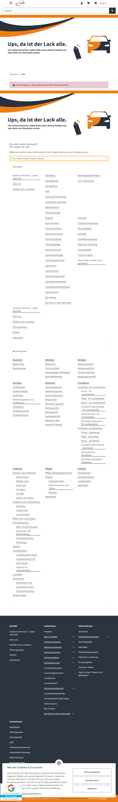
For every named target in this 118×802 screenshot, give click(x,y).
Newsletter (50, 175)
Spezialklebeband (53, 376)
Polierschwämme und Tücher (59, 486)
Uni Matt (20, 493)
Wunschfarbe (22, 477)
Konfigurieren (92, 780)
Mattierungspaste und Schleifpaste (23, 401)
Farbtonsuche (51, 292)
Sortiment (82, 218)
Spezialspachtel (52, 416)
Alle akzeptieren (92, 772)
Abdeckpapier (19, 368)
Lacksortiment (52, 271)
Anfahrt (16, 332)
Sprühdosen (18, 578)
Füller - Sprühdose (89, 436)
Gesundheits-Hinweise (55, 202)
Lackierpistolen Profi (25, 559)
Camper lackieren (53, 228)
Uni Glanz (20, 489)
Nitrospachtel (51, 412)
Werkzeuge (21, 542)
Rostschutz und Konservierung (23, 532)
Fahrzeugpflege (52, 244)
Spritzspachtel (52, 408)
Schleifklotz (18, 407)
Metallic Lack (22, 481)
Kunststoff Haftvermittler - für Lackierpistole (92, 408)
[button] (81, 3)
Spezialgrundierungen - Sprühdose (92, 460)
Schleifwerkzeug (20, 415)
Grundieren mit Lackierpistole (91, 387)
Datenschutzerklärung (30, 793)
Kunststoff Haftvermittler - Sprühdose (92, 446)
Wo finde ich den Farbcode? (58, 302)
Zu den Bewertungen (11, 793)
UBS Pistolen (22, 563)
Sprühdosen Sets (24, 582)
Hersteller (82, 234)
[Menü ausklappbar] (10, 2)
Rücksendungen (52, 212)
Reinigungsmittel (85, 364)
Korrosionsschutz (53, 249)
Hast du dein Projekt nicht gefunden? (90, 262)
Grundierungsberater (55, 276)
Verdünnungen (19, 595)
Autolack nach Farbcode (24, 473)
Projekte (49, 218)
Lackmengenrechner (55, 260)
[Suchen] (112, 11)
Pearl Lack (21, 485)
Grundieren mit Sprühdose (90, 428)
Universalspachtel (53, 387)
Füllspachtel (50, 399)
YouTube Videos (85, 255)
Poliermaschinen (56, 481)
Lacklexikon (50, 265)
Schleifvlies (18, 395)
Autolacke (20, 506)
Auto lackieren (52, 223)
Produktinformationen (88, 223)
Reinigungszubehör (87, 376)
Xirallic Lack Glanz (24, 498)
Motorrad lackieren (54, 234)
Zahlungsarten (52, 181)
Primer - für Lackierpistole (87, 392)
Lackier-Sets (22, 510)
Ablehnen (92, 788)
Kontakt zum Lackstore (23, 189)
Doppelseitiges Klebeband (57, 372)
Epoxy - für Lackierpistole (93, 402)
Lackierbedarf (84, 481)
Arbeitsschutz (84, 473)
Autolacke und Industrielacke (26, 502)
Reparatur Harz (52, 420)
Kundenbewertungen (87, 239)
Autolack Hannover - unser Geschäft (25, 177)
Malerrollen (83, 485)
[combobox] (56, 158)
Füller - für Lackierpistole (92, 398)
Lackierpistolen (20, 550)
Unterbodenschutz (25, 538)
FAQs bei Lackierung (87, 244)
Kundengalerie (84, 249)
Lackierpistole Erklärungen (57, 287)
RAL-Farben (50, 297)
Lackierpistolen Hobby (26, 555)
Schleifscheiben (20, 391)
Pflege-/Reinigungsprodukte (58, 473)
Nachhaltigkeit (84, 228)
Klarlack (16, 546)
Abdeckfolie (18, 364)
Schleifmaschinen (21, 411)
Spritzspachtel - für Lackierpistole (90, 415)
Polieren (49, 477)
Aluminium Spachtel (54, 404)
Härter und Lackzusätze (24, 518)
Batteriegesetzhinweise (89, 175)
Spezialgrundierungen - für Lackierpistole (92, 422)
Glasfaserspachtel (53, 391)
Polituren (53, 492)
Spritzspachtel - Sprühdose (88, 453)
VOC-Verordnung (86, 181)
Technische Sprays (25, 591)
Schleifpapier (19, 387)
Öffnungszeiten (20, 327)
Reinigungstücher (86, 368)
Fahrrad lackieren (53, 239)
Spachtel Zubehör (53, 424)
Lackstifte (17, 574)
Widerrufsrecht (52, 207)
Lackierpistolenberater (55, 281)
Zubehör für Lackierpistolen (23, 568)
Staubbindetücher (86, 372)
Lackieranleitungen (54, 255)
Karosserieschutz (21, 522)
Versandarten (51, 186)
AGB (47, 191)
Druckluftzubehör (86, 477)
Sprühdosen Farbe (25, 587)
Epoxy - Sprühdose (90, 440)
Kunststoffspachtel (54, 395)
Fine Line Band (52, 368)
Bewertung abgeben (11, 799)
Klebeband (50, 364)
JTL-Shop (102, 798)
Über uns (17, 184)
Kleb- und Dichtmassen (27, 527)
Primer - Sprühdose (90, 432)
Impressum (18, 337)
